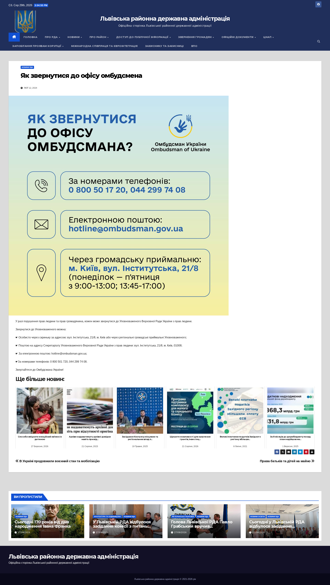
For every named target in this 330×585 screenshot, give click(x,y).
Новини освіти (257, 517)
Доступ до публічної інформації (142, 37)
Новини (74, 37)
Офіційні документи (238, 37)
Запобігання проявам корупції (37, 46)
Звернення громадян (195, 37)
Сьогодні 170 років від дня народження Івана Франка (42, 524)
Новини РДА (27, 67)
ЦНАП (267, 37)
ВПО (194, 46)
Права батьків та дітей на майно (285, 461)
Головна (30, 37)
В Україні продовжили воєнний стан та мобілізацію (59, 461)
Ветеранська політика (183, 517)
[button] (318, 41)
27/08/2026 (24, 532)
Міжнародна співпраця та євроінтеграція (104, 46)
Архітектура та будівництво (107, 517)
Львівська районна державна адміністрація (165, 18)
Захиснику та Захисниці (164, 46)
